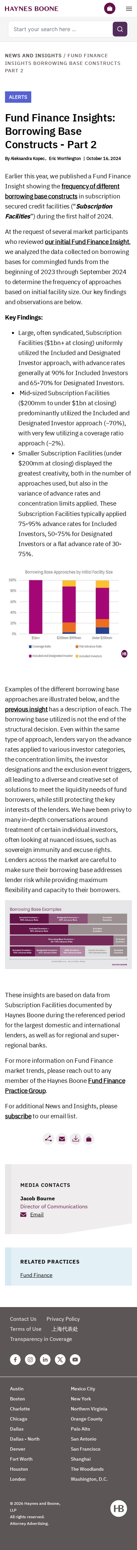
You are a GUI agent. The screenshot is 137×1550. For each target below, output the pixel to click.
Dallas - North (25, 1439)
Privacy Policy (63, 1318)
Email (37, 1214)
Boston (17, 1399)
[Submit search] (120, 29)
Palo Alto (80, 1429)
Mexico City (83, 1389)
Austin (17, 1389)
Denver (17, 1449)
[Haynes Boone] (31, 8)
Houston (19, 1469)
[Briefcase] (109, 8)
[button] (88, 1139)
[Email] (62, 1139)
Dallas (17, 1429)
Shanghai (81, 1459)
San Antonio (83, 1439)
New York (81, 1399)
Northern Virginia (89, 1409)
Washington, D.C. (89, 1479)
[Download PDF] (75, 1139)
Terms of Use (26, 1328)
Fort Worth (21, 1459)
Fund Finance (36, 1275)
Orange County (86, 1419)
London (18, 1479)
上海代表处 (65, 1328)
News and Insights (33, 55)
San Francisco (85, 1449)
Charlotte (20, 1409)
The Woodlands (87, 1469)
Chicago (18, 1419)
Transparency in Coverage (41, 1339)
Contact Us (23, 1318)
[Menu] (129, 8)
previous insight (26, 709)
